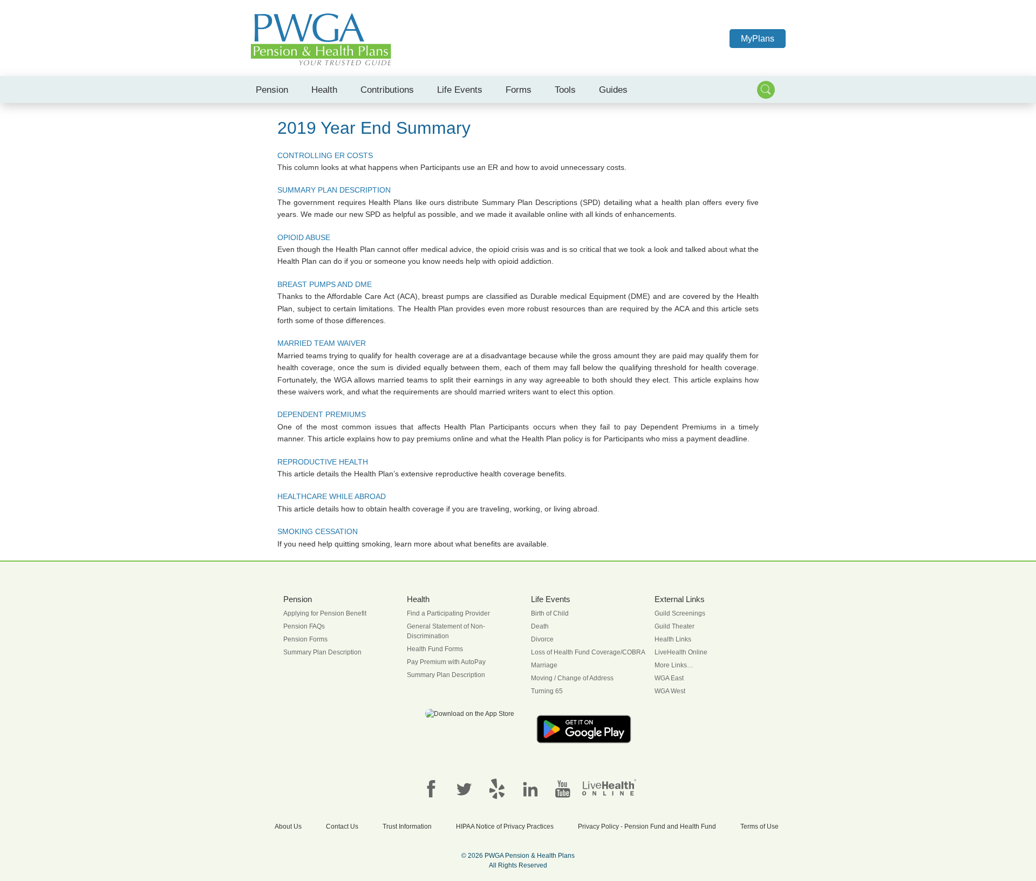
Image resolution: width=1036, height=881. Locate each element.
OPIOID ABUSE (303, 237)
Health (324, 89)
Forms (518, 89)
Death (540, 626)
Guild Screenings (680, 613)
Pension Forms (305, 639)
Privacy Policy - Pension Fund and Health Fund (647, 826)
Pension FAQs (304, 626)
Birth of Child (550, 613)
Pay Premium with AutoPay (446, 662)
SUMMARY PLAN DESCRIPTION (334, 190)
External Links (680, 599)
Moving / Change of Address (572, 678)
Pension (272, 89)
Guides (613, 89)
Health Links (673, 639)
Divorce (542, 639)
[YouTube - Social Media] (562, 788)
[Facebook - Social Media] (431, 788)
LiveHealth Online (681, 652)
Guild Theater (674, 626)
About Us (288, 826)
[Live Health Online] (609, 787)
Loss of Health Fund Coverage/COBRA (588, 652)
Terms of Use (759, 826)
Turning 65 (547, 691)
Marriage (544, 665)
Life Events (459, 89)
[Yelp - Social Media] (496, 788)
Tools (565, 89)
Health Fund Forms (435, 649)
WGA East (669, 678)
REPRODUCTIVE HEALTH (322, 461)
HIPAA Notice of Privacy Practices (505, 826)
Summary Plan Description (322, 652)
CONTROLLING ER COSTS (325, 155)
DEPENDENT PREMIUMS (321, 414)
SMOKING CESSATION (317, 531)
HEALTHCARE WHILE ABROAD (331, 496)
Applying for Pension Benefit (324, 613)
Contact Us (342, 826)
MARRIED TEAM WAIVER (321, 343)
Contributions (387, 89)
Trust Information (407, 826)
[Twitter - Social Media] (464, 788)
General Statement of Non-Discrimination (446, 631)
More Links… (674, 665)
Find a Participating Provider (448, 613)
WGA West (670, 691)
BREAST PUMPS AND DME (324, 284)
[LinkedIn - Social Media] (529, 788)
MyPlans (757, 38)
